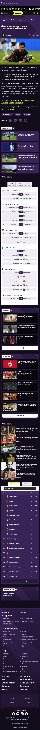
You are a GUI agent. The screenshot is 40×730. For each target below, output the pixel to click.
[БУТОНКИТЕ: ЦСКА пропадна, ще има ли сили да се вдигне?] (19, 407)
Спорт (4, 651)
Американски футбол (10, 671)
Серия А (10, 247)
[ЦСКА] (4, 9)
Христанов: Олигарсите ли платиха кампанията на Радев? (27, 438)
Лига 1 (10, 269)
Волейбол (6, 653)
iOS (12, 109)
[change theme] (37, 13)
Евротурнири (7, 623)
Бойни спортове (8, 666)
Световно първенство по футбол (11, 642)
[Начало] (4, 20)
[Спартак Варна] (18, 9)
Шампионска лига (27, 636)
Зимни (5, 664)
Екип (3, 679)
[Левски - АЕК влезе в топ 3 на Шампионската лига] (19, 385)
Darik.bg (12, 698)
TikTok (11, 103)
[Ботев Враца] (38, 9)
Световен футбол (18, 20)
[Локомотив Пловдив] (30, 9)
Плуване (24, 666)
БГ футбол (6, 615)
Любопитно (25, 676)
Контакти (5, 686)
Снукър (5, 669)
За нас (4, 689)
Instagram (19, 103)
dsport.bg (8, 35)
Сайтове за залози (8, 593)
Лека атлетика (7, 659)
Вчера (11, 184)
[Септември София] (24, 9)
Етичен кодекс (8, 683)
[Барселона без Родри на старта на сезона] (19, 339)
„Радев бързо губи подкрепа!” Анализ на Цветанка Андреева (26, 473)
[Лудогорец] (1, 9)
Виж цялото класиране (19, 581)
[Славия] (21, 9)
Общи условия (27, 683)
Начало (8, 20)
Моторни (24, 664)
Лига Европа (7, 639)
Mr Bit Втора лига (14, 295)
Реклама (24, 689)
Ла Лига (11, 230)
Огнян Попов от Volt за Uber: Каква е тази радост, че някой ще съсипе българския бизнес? (27, 430)
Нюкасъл (27, 114)
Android (6, 109)
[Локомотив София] (32, 9)
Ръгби (24, 671)
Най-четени (6, 356)
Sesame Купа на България (11, 621)
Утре (28, 184)
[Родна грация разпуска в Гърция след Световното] (19, 396)
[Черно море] (35, 9)
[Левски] (10, 9)
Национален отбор (27, 621)
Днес (20, 184)
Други (23, 646)
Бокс (4, 661)
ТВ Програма (26, 679)
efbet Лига (12, 191)
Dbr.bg (28, 702)
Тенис (5, 656)
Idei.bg (12, 702)
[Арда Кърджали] (12, 9)
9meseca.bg (28, 698)
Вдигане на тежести (28, 659)
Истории (5, 676)
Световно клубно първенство (12, 646)
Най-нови (6, 310)
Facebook (26, 100)
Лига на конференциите (29, 639)
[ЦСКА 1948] (7, 9)
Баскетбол (25, 653)
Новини (5, 612)
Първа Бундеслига (9, 634)
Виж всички (18, 303)
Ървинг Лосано (7, 114)
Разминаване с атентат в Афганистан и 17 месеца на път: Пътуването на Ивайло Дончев (26, 456)
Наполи (18, 114)
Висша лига (12, 204)
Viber (33, 100)
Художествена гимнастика (30, 661)
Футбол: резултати (8, 598)
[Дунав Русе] (27, 9)
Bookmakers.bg (7, 595)
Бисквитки (25, 686)
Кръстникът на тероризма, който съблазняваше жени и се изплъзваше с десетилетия (26, 465)
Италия (28, 20)
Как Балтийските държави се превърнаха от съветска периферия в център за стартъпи (26, 448)
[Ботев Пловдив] (15, 9)
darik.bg (18, 441)
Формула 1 (25, 656)
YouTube (4, 103)
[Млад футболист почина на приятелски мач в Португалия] (19, 328)
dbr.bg (18, 434)
